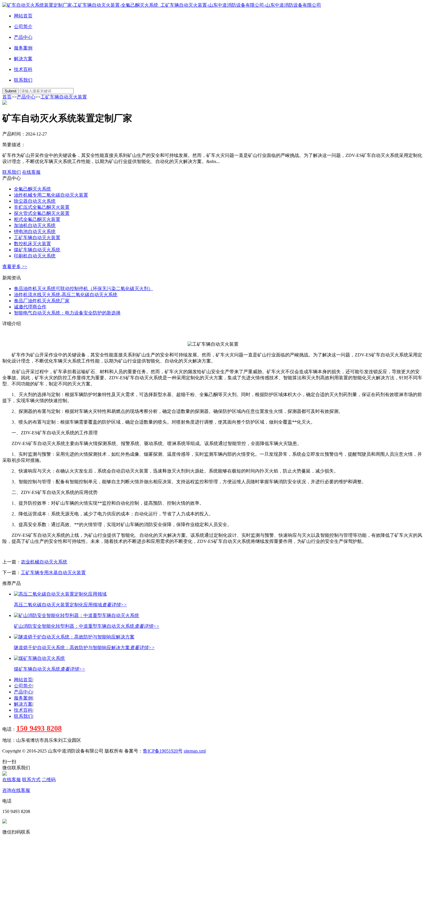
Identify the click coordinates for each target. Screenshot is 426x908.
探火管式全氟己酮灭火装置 (42, 213)
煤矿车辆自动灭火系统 (37, 249)
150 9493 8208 (39, 728)
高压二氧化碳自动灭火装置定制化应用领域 (58, 604)
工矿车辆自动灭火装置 (64, 96)
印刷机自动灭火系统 (35, 255)
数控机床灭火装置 (32, 243)
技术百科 (23, 69)
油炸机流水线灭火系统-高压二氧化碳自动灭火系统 (65, 294)
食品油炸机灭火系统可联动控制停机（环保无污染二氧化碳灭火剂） (83, 288)
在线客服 (31, 172)
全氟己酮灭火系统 (32, 188)
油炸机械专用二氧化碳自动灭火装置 (51, 195)
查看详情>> (114, 604)
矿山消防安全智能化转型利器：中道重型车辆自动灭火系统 (74, 626)
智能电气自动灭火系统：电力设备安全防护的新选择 (67, 312)
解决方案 (23, 58)
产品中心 (23, 37)
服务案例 (23, 47)
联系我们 (23, 80)
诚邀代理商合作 (30, 306)
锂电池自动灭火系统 (35, 231)
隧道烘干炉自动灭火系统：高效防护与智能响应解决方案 (72, 647)
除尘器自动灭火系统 (35, 201)
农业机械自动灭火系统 (44, 561)
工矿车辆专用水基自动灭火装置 (53, 572)
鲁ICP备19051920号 (163, 750)
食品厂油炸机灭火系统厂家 (42, 300)
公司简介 (23, 26)
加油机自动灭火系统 (35, 225)
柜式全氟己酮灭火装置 (37, 219)
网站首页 (23, 15)
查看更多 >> (14, 266)
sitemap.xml (195, 750)
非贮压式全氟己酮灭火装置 (42, 207)
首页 (7, 96)
